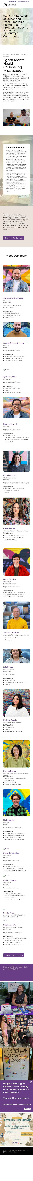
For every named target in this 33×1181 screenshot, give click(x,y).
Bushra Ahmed (10, 424)
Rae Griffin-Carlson (11, 853)
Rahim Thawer (9, 880)
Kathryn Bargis (10, 720)
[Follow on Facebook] (5, 975)
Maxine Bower (9, 771)
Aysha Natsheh (10, 377)
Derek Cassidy (9, 579)
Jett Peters (8, 667)
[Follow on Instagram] (17, 975)
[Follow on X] (11, 975)
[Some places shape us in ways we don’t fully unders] (16, 998)
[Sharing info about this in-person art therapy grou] (16, 1129)
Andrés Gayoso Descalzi (13, 343)
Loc (8, 54)
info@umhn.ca (15, 967)
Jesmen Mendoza (11, 632)
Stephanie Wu (9, 925)
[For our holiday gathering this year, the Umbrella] (16, 1031)
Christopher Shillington (13, 298)
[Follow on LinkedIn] (23, 975)
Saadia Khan (8, 913)
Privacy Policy (8, 1152)
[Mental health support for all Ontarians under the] (16, 1096)
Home (5, 54)
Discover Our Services (14, 238)
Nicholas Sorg (9, 820)
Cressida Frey (9, 528)
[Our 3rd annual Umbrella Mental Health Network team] (16, 1064)
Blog (14, 1152)
